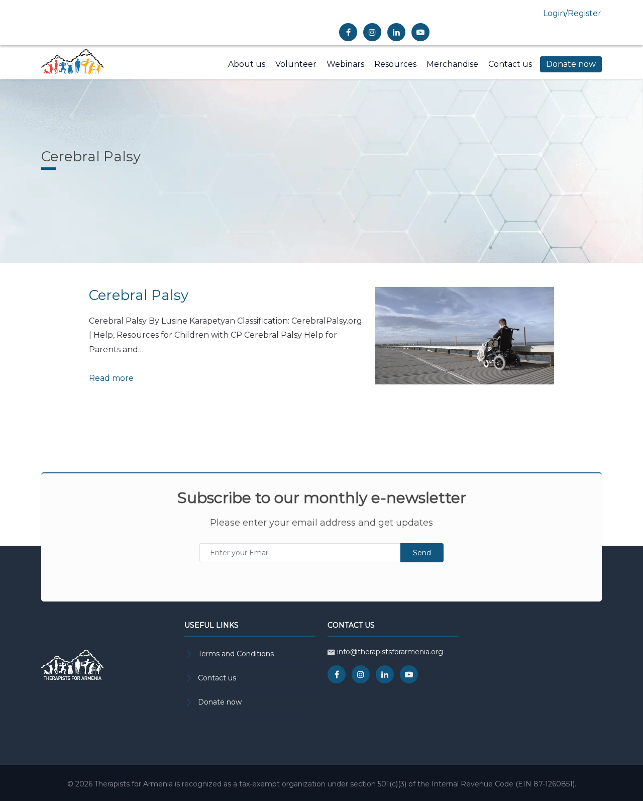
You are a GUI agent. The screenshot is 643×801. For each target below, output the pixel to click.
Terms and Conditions (236, 653)
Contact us (217, 677)
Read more (111, 378)
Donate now (220, 702)
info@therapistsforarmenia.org (390, 651)
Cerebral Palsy (138, 295)
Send (422, 552)
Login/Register (572, 13)
